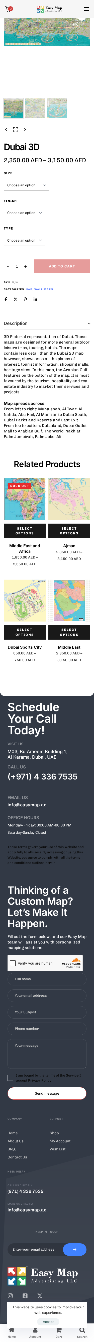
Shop (54, 1133)
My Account (60, 1141)
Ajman (69, 545)
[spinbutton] (17, 266)
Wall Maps (43, 289)
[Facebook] (6, 299)
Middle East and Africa (24, 548)
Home (13, 1133)
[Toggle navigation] (75, 9)
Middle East (69, 647)
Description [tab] (16, 323)
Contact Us (17, 1157)
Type (8, 228)
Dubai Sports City (25, 647)
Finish (10, 201)
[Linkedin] (35, 299)
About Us (16, 1141)
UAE (29, 289)
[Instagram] (10, 1296)
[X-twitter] (40, 1296)
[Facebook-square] (25, 1296)
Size (8, 173)
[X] (16, 299)
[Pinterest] (25, 299)
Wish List (58, 1149)
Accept (48, 1322)
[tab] (47, 323)
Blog (12, 1149)
